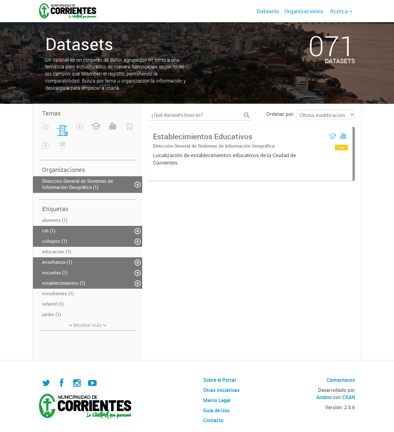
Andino (324, 397)
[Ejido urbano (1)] (112, 130)
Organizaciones (303, 11)
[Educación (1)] (95, 130)
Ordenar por (280, 114)
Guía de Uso (216, 410)
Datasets (268, 11)
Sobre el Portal (219, 380)
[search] (247, 115)
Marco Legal (217, 400)
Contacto (213, 420)
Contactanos (341, 380)
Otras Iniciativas (221, 390)
